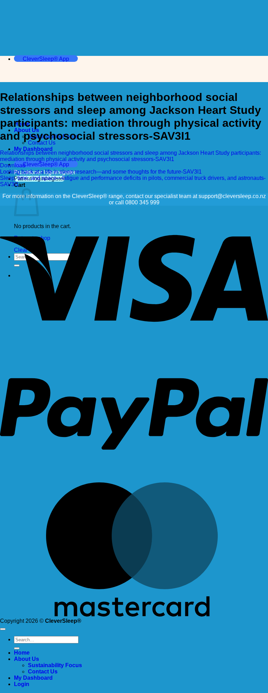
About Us (26, 659)
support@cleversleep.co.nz (232, 196)
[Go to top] (3, 629)
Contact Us (41, 143)
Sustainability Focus (55, 665)
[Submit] (17, 648)
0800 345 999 (142, 202)
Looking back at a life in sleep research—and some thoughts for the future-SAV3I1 (101, 172)
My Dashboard (33, 149)
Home (22, 653)
